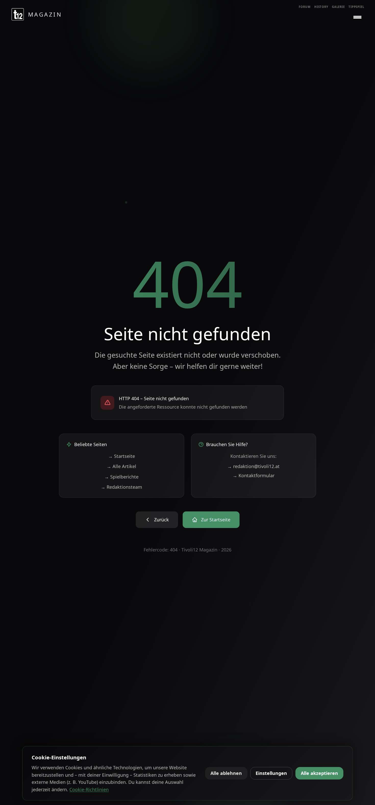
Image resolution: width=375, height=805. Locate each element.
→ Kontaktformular (253, 475)
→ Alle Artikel (121, 466)
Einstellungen (271, 773)
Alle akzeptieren (319, 773)
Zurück (161, 520)
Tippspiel (356, 7)
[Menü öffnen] (357, 17)
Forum (305, 7)
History (321, 7)
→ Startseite (121, 456)
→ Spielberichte (121, 477)
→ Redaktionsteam (121, 487)
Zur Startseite (215, 520)
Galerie (338, 7)
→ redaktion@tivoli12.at (253, 466)
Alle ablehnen (226, 773)
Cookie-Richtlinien (89, 789)
